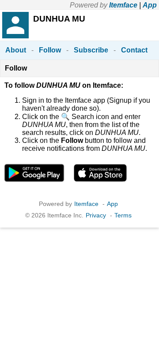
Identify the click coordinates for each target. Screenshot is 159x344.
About (15, 50)
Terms (123, 215)
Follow (50, 50)
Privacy (96, 215)
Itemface (123, 5)
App (150, 5)
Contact (134, 50)
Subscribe (91, 50)
